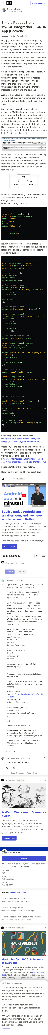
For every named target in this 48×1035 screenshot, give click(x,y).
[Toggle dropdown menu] (44, 478)
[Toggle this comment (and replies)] (2, 585)
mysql (20, 36)
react (5, 36)
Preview (21, 572)
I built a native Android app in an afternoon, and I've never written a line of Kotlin (23, 515)
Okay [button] (6, 1031)
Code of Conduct (17, 773)
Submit (10, 572)
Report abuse (32, 773)
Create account (38, 3)
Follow (24, 858)
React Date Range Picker (17, 909)
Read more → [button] (9, 546)
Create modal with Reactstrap (15, 899)
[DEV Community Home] (9, 3)
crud (27, 36)
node (12, 36)
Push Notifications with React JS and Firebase (21, 918)
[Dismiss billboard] (44, 983)
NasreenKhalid (13, 9)
